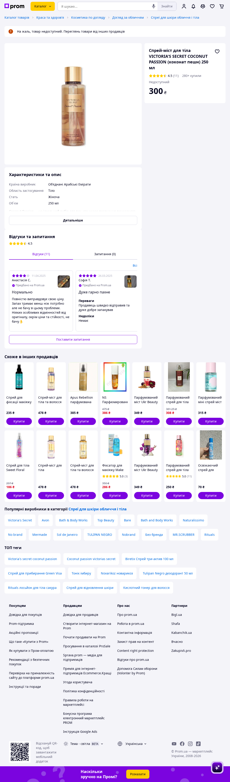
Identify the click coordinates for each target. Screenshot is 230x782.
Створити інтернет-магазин (84, 623)
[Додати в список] (217, 51)
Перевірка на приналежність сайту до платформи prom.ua (31, 675)
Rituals (209, 534)
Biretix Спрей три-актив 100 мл (149, 559)
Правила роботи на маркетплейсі (78, 702)
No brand (15, 534)
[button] (19, 421)
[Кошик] (222, 6)
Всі (135, 265)
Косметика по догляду (88, 17)
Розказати (138, 774)
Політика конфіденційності (84, 691)
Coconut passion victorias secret (91, 559)
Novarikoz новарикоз (117, 573)
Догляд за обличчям (128, 17)
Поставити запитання (73, 339)
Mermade (39, 534)
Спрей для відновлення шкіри (89, 587)
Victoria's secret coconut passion (32, 559)
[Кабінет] (184, 6)
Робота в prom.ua (130, 623)
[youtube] (174, 743)
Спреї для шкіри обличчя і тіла (175, 17)
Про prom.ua (127, 614)
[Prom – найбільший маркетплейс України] (14, 6)
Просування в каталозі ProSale (86, 646)
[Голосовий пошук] (153, 6)
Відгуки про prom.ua (133, 659)
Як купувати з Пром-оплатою (31, 650)
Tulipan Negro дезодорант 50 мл (168, 573)
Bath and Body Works (157, 520)
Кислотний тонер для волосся (146, 587)
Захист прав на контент (135, 641)
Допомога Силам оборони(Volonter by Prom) (137, 670)
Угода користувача (77, 682)
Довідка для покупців (25, 614)
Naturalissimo (193, 520)
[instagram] (190, 743)
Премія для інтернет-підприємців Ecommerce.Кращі (87, 670)
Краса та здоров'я (50, 17)
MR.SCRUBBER (184, 534)
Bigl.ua (176, 614)
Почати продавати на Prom (84, 637)
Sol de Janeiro (67, 534)
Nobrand (128, 534)
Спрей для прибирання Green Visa (35, 573)
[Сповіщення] (193, 6)
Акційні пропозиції (23, 632)
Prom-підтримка (21, 623)
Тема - (80, 744)
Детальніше (73, 220)
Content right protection (135, 650)
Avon (45, 520)
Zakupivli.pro (181, 650)
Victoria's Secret (20, 520)
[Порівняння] (203, 6)
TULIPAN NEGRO (99, 534)
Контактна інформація (134, 632)
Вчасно (177, 641)
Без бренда (154, 534)
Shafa (175, 623)
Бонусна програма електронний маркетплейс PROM (84, 718)
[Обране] (212, 6)
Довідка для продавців (80, 614)
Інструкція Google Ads (80, 731)
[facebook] (182, 743)
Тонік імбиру (81, 573)
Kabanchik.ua (181, 632)
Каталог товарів (16, 17)
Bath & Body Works (73, 520)
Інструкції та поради (25, 686)
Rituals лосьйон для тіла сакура (32, 587)
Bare (127, 520)
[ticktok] (198, 743)
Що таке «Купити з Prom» (28, 641)
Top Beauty (105, 520)
